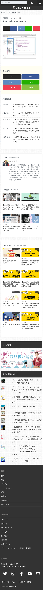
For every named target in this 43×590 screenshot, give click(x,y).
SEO (2, 492)
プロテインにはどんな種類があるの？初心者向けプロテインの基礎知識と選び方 (27, 439)
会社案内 (4, 520)
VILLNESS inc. (12, 586)
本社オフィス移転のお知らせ (23, 406)
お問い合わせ (32, 3)
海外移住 (4, 500)
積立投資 (4, 496)
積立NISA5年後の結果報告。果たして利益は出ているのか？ (26, 114)
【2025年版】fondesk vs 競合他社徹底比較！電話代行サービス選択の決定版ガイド (26, 139)
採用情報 (4, 540)
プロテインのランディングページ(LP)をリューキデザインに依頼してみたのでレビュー (27, 389)
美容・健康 (5, 504)
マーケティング (6, 488)
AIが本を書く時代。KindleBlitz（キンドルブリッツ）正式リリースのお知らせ (26, 106)
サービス (4, 532)
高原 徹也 (13, 161)
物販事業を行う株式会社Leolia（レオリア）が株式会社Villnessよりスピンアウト (26, 399)
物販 (2, 480)
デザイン (4, 484)
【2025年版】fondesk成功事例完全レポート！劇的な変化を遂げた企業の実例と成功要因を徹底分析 (26, 122)
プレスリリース (6, 528)
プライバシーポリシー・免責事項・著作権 (16, 548)
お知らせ (4, 524)
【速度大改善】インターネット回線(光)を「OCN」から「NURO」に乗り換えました (27, 429)
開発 (2, 476)
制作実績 (4, 536)
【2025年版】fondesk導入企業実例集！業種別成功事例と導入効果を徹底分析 (26, 130)
